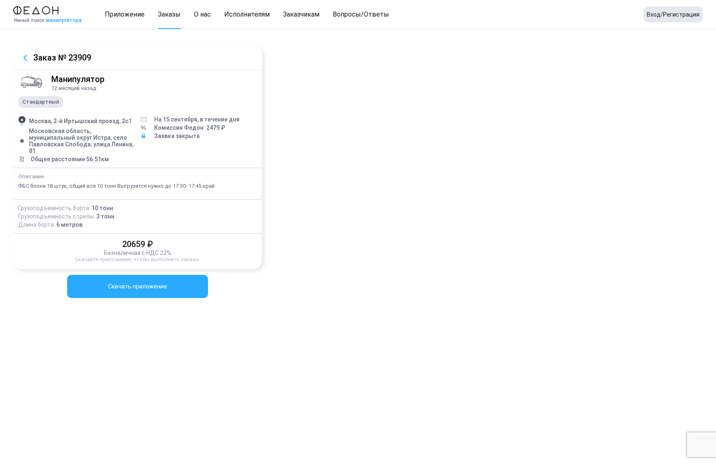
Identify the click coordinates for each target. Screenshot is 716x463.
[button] (125, 14)
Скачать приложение (137, 286)
